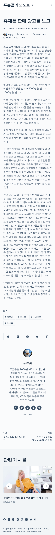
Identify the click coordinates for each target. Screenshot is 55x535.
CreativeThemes (32, 531)
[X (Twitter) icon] (27, 408)
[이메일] (35, 519)
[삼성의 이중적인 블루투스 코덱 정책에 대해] (27, 479)
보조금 (22, 317)
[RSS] (26, 519)
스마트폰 (36, 317)
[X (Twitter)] (18, 336)
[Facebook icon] (16, 408)
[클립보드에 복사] (47, 336)
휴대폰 (9, 323)
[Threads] (27, 336)
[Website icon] (22, 408)
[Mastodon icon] (39, 408)
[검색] (51, 5)
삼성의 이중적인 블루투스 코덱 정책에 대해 (26, 497)
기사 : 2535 (27, 414)
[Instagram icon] (33, 408)
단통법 (9, 317)
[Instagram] (13, 519)
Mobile (9, 38)
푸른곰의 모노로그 (18, 5)
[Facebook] (8, 336)
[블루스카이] (37, 336)
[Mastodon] (22, 519)
